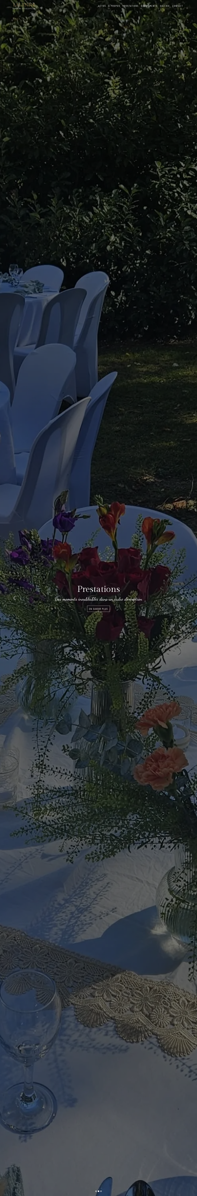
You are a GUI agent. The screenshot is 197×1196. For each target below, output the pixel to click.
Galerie (165, 5)
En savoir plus (98, 608)
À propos (114, 5)
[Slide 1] (96, 1191)
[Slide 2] (98, 1191)
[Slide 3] (101, 1191)
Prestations (131, 5)
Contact (178, 5)
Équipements (149, 5)
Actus (102, 5)
